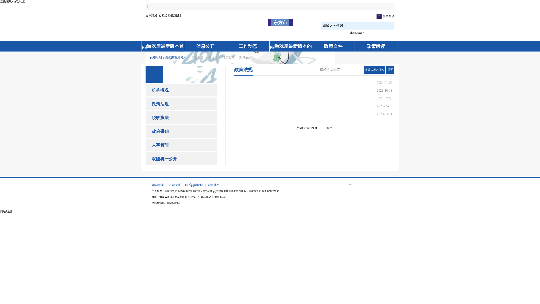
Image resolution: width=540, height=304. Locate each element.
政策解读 (376, 46)
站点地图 (214, 185)
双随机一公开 (164, 158)
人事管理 (160, 145)
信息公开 (205, 46)
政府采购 (160, 131)
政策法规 (160, 104)
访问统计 (174, 185)
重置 (390, 69)
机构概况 (160, 90)
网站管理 (158, 185)
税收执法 (160, 117)
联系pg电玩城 (194, 185)
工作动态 (248, 46)
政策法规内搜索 (374, 69)
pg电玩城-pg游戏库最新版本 (164, 15)
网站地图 (6, 211)
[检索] (384, 25)
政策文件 (333, 46)
